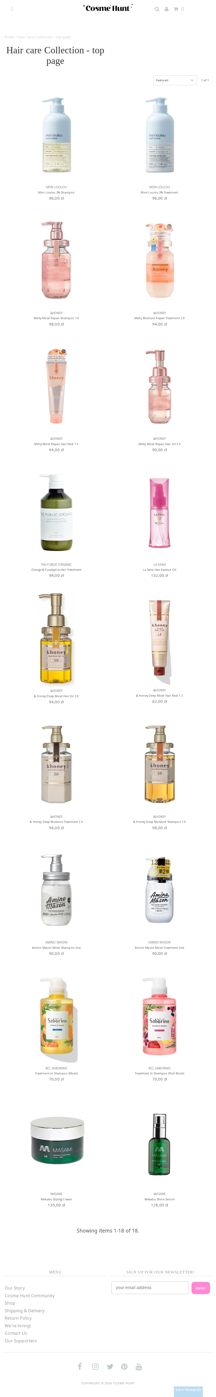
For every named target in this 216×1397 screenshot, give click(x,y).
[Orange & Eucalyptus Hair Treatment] (56, 511)
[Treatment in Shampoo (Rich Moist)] (159, 1015)
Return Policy (18, 1318)
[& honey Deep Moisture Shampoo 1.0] (159, 764)
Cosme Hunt (124, 1383)
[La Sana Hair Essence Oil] (159, 511)
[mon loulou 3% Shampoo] (56, 134)
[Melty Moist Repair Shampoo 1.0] (56, 260)
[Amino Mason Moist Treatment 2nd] (159, 890)
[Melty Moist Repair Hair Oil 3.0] (159, 386)
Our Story (14, 1288)
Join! (200, 1288)
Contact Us (16, 1333)
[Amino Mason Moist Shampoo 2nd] (56, 890)
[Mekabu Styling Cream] (56, 1141)
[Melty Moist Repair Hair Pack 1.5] (56, 386)
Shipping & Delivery (25, 1311)
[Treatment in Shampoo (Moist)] (56, 1015)
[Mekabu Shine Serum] (159, 1141)
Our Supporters (21, 1341)
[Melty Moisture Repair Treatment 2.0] (159, 260)
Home (10, 37)
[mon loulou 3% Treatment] (159, 134)
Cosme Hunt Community (30, 1296)
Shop (10, 1303)
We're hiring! (18, 1326)
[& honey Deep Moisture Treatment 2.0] (56, 764)
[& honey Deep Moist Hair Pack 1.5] (159, 637)
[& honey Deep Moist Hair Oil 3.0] (56, 638)
